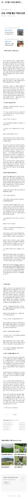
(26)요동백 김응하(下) (7, 422)
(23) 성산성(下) (6, 426)
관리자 (19, 496)
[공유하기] (8, 415)
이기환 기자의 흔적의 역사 (14, 2)
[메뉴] (2, 2)
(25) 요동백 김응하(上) (7, 424)
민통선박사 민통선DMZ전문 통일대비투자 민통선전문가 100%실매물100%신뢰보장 (9, 44)
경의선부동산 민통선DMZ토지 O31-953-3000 (9, 30)
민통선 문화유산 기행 (7, 420)
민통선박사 (8, 41)
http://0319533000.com (11, 28)
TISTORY (14, 496)
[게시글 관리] (9, 415)
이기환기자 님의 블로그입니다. (9, 479)
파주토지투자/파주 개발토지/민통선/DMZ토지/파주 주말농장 (9, 33)
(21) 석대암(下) (6, 427)
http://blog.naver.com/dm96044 (12, 39)
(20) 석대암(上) (6, 429)
